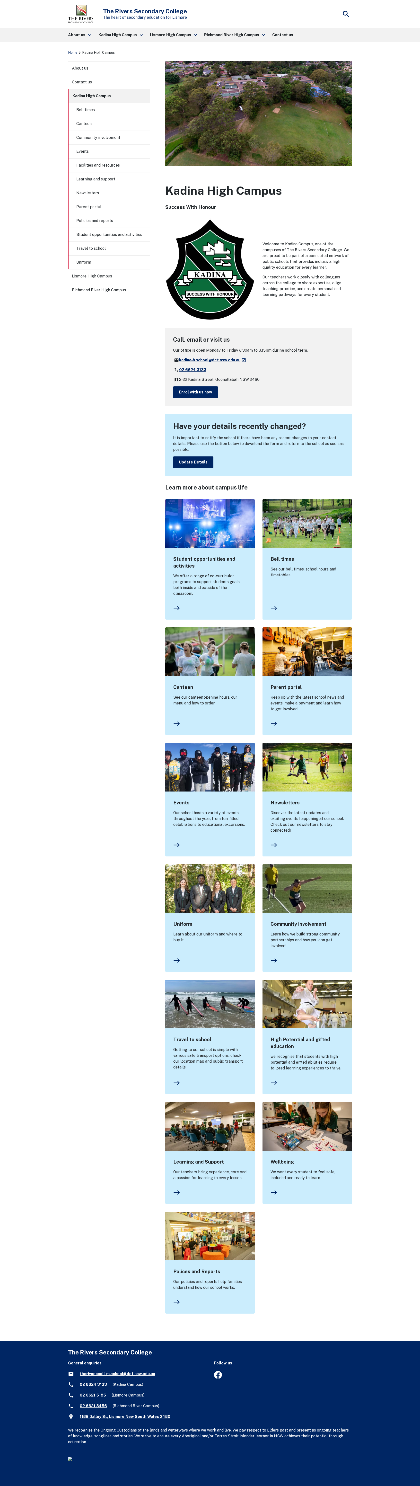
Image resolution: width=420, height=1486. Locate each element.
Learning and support (95, 179)
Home (72, 52)
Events (181, 803)
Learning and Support (198, 1162)
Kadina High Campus (91, 96)
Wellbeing (282, 1162)
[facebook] (218, 1377)
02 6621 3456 (93, 1406)
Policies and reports (94, 220)
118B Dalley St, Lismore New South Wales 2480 (125, 1416)
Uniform (182, 924)
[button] (79, 35)
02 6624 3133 (192, 369)
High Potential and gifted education (300, 1043)
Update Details (193, 462)
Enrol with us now (195, 392)
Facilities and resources (98, 165)
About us (80, 68)
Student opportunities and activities (204, 562)
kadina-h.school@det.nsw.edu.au (212, 360)
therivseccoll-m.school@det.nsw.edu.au (117, 1373)
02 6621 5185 (93, 1395)
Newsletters (285, 803)
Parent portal (286, 687)
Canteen (183, 687)
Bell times (282, 559)
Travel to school (192, 1039)
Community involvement (298, 924)
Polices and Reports (196, 1271)
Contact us (82, 82)
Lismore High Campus (92, 276)
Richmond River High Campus (99, 290)
